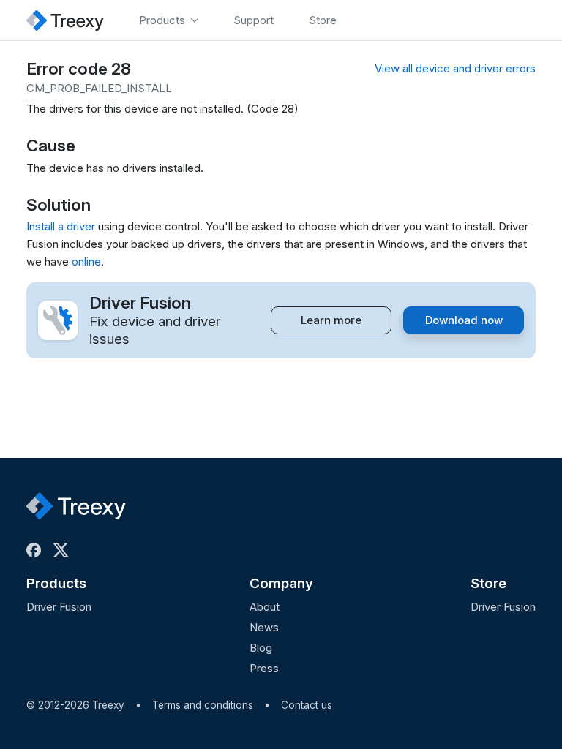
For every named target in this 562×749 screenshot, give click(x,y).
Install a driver (60, 226)
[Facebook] (36, 550)
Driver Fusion (58, 607)
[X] (64, 550)
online (86, 261)
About (265, 607)
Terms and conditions (202, 705)
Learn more (331, 320)
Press (264, 668)
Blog (261, 648)
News (264, 627)
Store (488, 583)
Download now (464, 320)
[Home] (65, 20)
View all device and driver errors (455, 68)
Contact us (306, 705)
